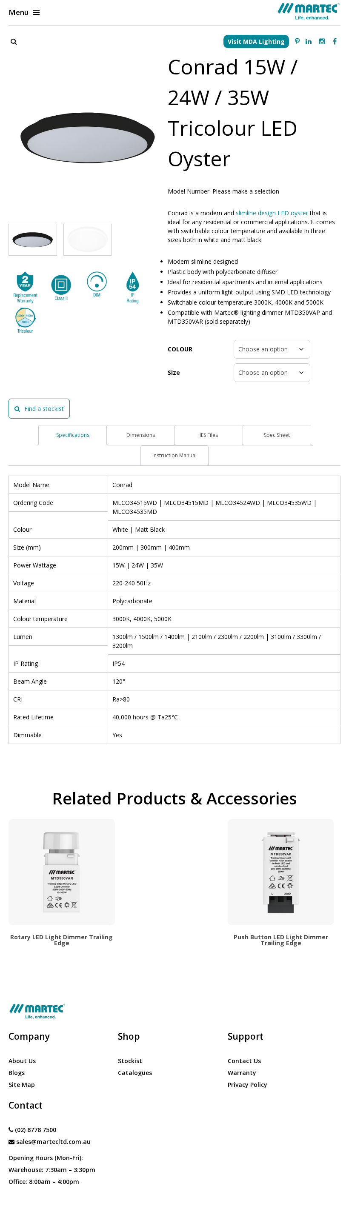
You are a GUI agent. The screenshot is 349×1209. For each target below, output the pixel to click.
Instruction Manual (174, 455)
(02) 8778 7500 (35, 1130)
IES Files (209, 435)
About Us (22, 1061)
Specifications (72, 435)
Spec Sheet (277, 435)
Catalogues (135, 1073)
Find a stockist (44, 409)
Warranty (242, 1073)
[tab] (72, 435)
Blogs (17, 1073)
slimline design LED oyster (271, 213)
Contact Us (244, 1061)
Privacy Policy (247, 1085)
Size (174, 372)
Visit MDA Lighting (256, 41)
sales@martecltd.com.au (53, 1142)
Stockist (130, 1061)
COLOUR (180, 349)
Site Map (22, 1085)
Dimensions (140, 435)
